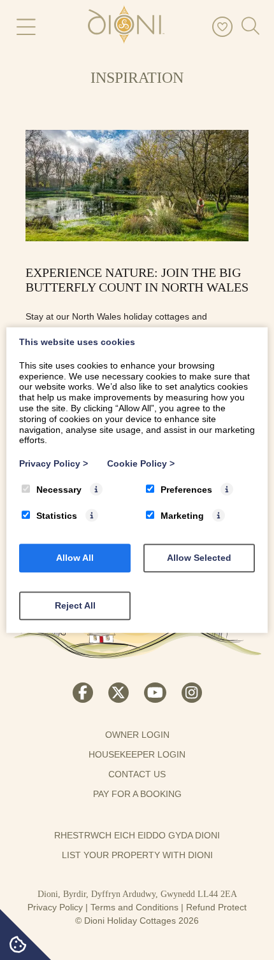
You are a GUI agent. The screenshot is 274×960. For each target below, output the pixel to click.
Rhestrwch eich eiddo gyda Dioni (137, 835)
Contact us (137, 774)
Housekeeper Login (137, 754)
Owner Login (137, 735)
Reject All (75, 605)
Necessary (59, 489)
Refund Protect (216, 907)
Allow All (75, 558)
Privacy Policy (55, 907)
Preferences (186, 489)
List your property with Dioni (137, 855)
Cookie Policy (141, 463)
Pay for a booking (137, 794)
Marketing (182, 516)
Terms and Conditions (134, 907)
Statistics (56, 516)
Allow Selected (199, 558)
